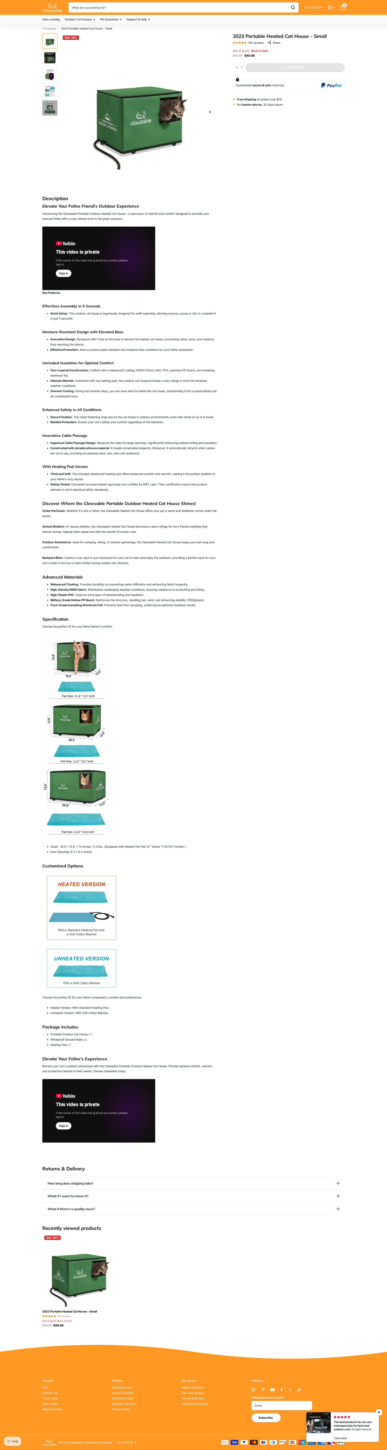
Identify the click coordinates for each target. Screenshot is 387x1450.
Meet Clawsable (192, 1387)
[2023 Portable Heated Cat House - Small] (78, 1270)
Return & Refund (123, 1393)
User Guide (49, 1403)
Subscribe (266, 1417)
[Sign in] (331, 7)
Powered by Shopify (98, 1442)
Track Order (50, 1398)
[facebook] (282, 1389)
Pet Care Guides (192, 1393)
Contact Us (49, 1393)
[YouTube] (272, 1389)
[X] (290, 1389)
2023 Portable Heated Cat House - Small (69, 1311)
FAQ (45, 1387)
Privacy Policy (121, 1409)
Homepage (49, 28)
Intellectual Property (195, 1403)
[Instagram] (253, 1390)
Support (47, 1380)
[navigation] (49, 41)
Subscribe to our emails (268, 1397)
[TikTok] (299, 1390)
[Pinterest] (262, 1390)
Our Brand (189, 1380)
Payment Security (123, 1403)
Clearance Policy (123, 1398)
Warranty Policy (52, 1409)
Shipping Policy (122, 1387)
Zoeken (293, 7)
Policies (117, 1380)
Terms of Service (193, 1398)
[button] (242, 64)
